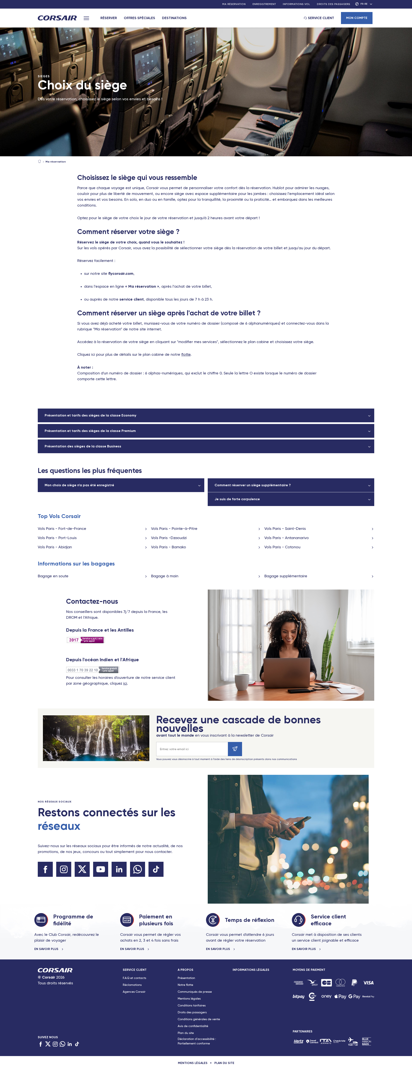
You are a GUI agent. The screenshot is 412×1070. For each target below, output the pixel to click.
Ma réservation (234, 4)
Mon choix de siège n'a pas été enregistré (79, 485)
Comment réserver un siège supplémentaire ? (253, 485)
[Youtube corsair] (100, 869)
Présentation (186, 978)
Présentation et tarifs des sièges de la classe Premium (90, 431)
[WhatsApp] (62, 1044)
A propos (185, 970)
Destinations (174, 18)
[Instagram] (55, 1044)
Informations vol (296, 4)
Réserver (108, 18)
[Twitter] (48, 1044)
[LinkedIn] (70, 1044)
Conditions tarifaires (192, 1005)
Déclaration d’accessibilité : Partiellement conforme (197, 1041)
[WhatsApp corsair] (137, 869)
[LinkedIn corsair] (119, 869)
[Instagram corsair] (63, 869)
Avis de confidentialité (193, 1026)
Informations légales (251, 970)
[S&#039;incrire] (235, 749)
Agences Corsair (134, 991)
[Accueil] (39, 161)
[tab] (150, 1007)
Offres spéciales (139, 18)
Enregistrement (264, 4)
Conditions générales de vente (199, 1019)
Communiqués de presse (195, 991)
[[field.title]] (298, 983)
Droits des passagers (333, 4)
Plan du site (186, 1033)
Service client (321, 18)
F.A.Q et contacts (134, 978)
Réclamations (132, 984)
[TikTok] (77, 1044)
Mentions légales (189, 998)
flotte (186, 355)
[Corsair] (57, 18)
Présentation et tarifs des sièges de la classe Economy (90, 415)
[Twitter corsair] (82, 869)
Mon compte (356, 18)
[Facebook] (40, 1044)
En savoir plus (46, 949)
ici (125, 683)
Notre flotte (185, 984)
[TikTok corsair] (156, 869)
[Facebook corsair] (45, 869)
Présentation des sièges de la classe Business (83, 446)
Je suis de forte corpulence (237, 499)
